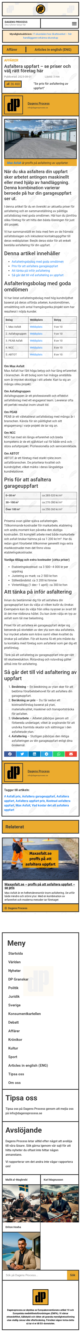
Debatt (13, 1022)
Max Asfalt (23, 805)
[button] (74, 23)
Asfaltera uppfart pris (30, 801)
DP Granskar (18, 979)
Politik (13, 988)
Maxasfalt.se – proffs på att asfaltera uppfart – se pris (40, 886)
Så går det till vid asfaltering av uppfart (37, 275)
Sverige (14, 1005)
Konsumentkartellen (24, 1014)
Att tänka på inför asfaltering (31, 270)
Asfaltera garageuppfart (38, 796)
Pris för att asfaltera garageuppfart (35, 266)
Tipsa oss (16, 1074)
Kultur (13, 1048)
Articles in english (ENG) (53, 50)
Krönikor (15, 1039)
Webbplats (36, 326)
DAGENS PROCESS (16, 21)
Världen (14, 962)
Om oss (14, 1083)
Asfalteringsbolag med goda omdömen (38, 261)
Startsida (15, 953)
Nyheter (14, 971)
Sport (12, 1057)
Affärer (12, 50)
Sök (72, 1275)
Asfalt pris (14, 796)
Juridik (14, 996)
